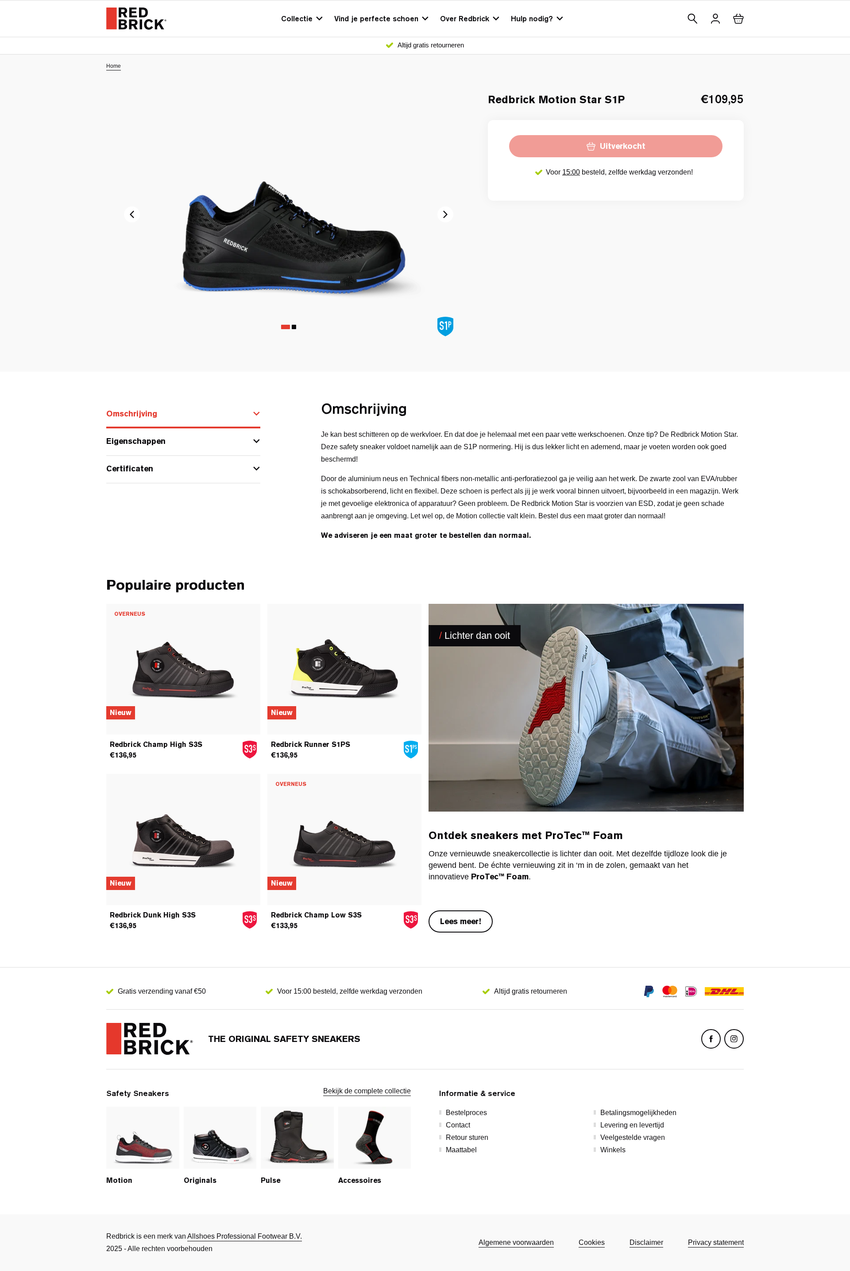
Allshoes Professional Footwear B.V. (244, 1236)
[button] (692, 18)
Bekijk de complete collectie (367, 1091)
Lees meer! (460, 921)
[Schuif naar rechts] (132, 214)
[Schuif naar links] (445, 214)
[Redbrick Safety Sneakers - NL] (136, 18)
